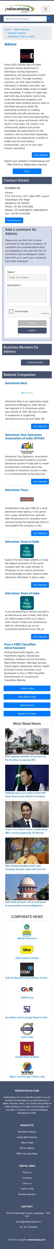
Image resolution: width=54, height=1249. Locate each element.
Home (7, 29)
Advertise (27, 1178)
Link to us (27, 1183)
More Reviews (35, 362)
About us (27, 1172)
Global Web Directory (27, 1137)
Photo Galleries (27, 1148)
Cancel (32, 323)
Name (11, 272)
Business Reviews (27, 1194)
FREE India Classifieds (27, 1153)
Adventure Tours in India (21, 36)
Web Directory (22, 29)
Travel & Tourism (17, 32)
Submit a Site (27, 1188)
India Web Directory (27, 1131)
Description (14, 285)
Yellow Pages (27, 1142)
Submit (32, 330)
